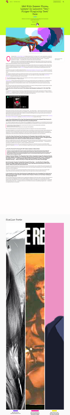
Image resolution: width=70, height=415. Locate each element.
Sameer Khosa (8, 80)
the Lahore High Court (20, 56)
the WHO (22, 67)
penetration (16, 145)
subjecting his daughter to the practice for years (35, 69)
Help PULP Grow (57, 1)
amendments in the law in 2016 (27, 116)
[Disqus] (35, 200)
